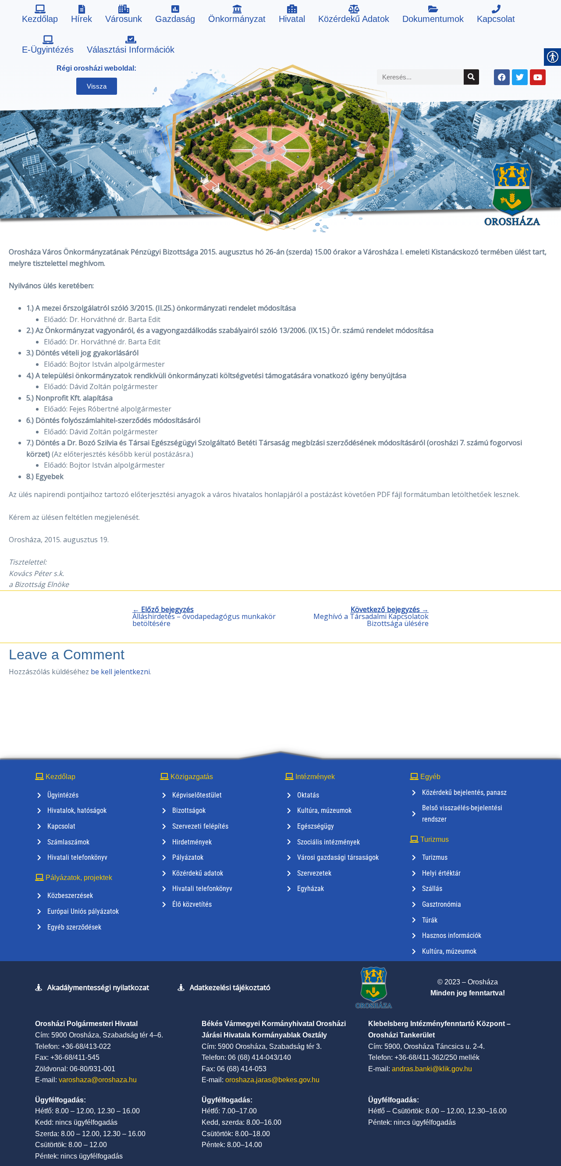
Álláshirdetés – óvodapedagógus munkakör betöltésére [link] (204, 616)
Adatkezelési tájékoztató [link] (230, 987)
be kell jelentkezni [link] (120, 671)
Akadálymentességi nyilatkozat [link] (98, 987)
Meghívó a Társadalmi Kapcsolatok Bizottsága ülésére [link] (371, 616)
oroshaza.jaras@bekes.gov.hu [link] (272, 1080)
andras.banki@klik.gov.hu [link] (432, 1069)
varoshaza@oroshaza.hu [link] (98, 1080)
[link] (39, 15)
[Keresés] (471, 77)
